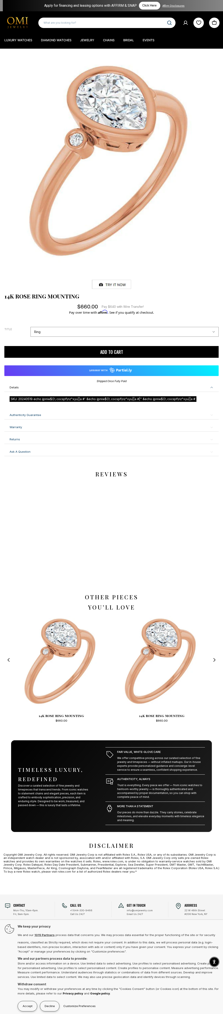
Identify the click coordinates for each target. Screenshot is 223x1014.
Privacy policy (73, 993)
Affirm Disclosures (172, 5)
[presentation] (9, 660)
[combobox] (107, 23)
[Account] (185, 22)
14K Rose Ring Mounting (79, 716)
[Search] (169, 22)
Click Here (148, 5)
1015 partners (44, 935)
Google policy (100, 993)
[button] (214, 962)
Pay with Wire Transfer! (123, 306)
